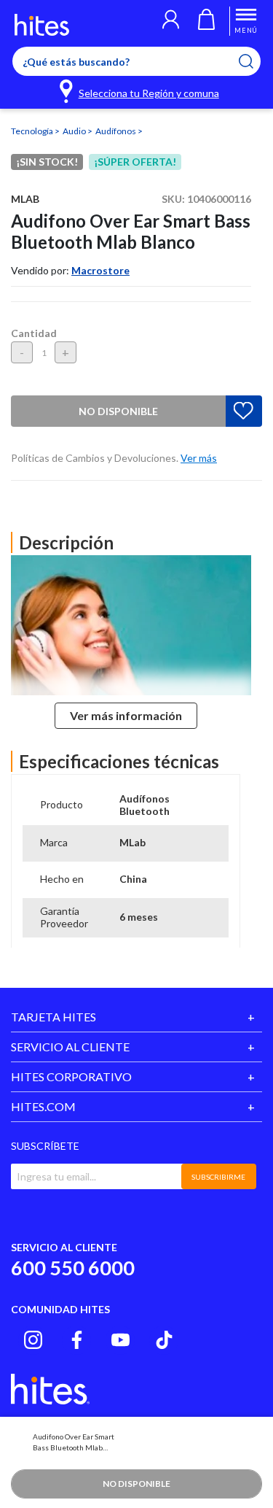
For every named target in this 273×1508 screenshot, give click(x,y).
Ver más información (126, 715)
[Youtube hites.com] (120, 1340)
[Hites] (42, 25)
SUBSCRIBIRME (218, 1176)
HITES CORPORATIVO (71, 1076)
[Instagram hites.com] (33, 1340)
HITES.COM (43, 1106)
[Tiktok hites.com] (164, 1340)
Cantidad (34, 333)
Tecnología (33, 130)
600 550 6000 (73, 1268)
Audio (75, 130)
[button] (170, 21)
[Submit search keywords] (255, 61)
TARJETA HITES (53, 1017)
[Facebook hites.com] (77, 1340)
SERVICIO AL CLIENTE (70, 1046)
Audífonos (116, 130)
